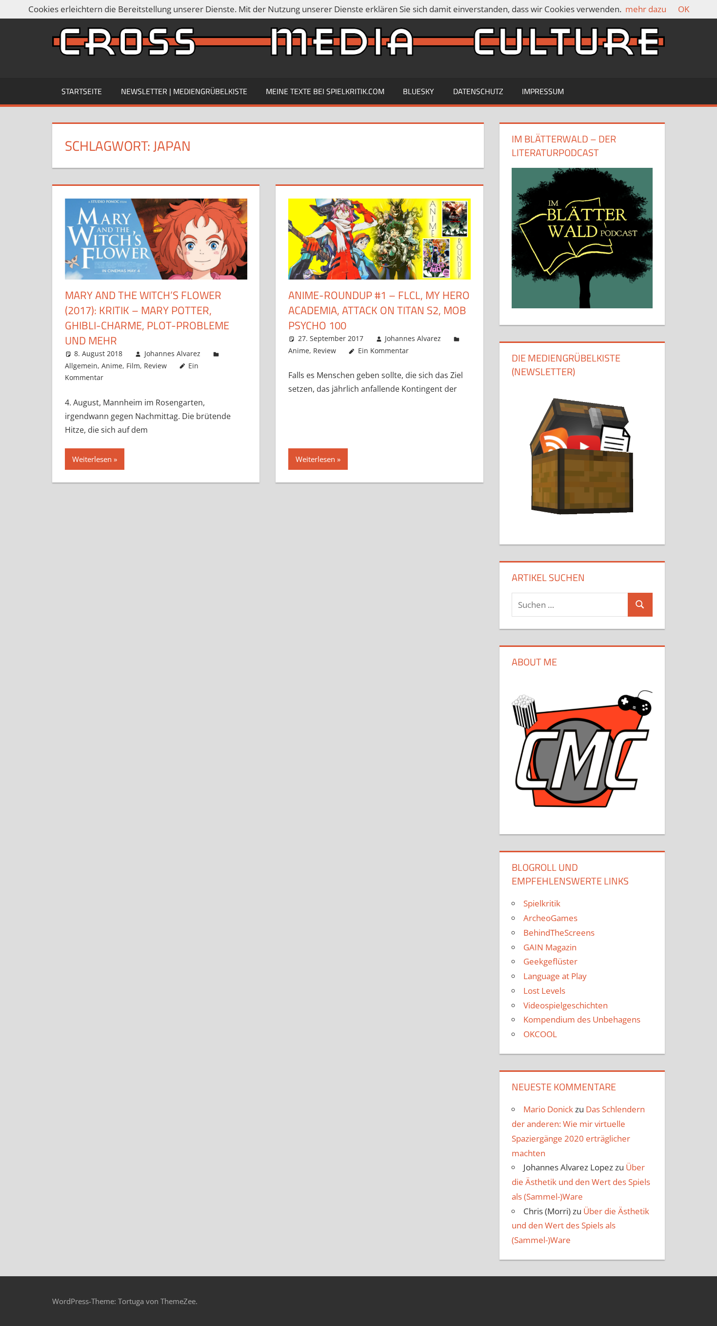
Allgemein (81, 365)
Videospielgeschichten (565, 1005)
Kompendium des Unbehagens (581, 1019)
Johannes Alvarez (172, 353)
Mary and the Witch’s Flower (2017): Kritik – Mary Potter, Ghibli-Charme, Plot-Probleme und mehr (147, 317)
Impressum (543, 91)
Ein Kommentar (383, 350)
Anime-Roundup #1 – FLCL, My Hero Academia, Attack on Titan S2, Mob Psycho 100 (379, 310)
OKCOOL (540, 1034)
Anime (111, 365)
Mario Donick (548, 1109)
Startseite (81, 91)
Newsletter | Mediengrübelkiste (184, 91)
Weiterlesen (92, 459)
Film (133, 365)
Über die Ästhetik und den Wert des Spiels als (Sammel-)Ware (581, 1182)
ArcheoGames (550, 918)
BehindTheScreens (559, 932)
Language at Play (555, 976)
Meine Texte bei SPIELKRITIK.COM (325, 91)
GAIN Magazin (550, 947)
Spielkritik (541, 903)
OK (683, 9)
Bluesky (418, 91)
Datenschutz (478, 91)
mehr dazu (645, 9)
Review (155, 365)
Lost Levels (544, 990)
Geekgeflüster (550, 961)
